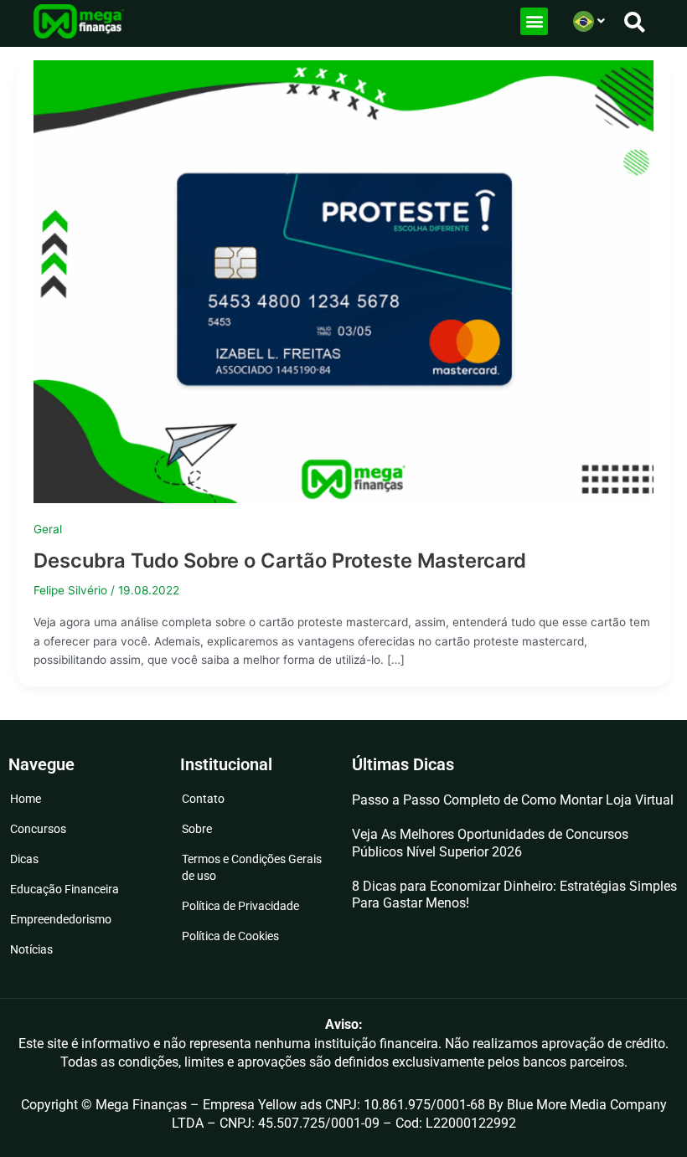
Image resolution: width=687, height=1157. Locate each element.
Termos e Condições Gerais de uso (252, 867)
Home (25, 798)
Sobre (197, 829)
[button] (534, 21)
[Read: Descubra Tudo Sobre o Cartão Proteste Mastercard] (343, 280)
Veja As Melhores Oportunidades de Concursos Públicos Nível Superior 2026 (490, 843)
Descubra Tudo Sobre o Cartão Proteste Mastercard (280, 560)
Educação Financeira (64, 889)
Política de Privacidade (240, 906)
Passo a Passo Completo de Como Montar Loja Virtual (513, 800)
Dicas (24, 859)
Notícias (31, 949)
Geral (48, 529)
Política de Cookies (230, 936)
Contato (203, 798)
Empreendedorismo (60, 919)
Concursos (38, 829)
